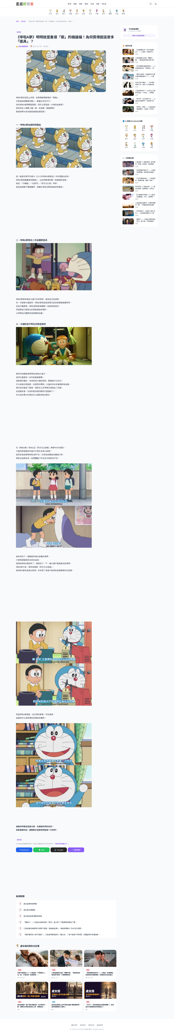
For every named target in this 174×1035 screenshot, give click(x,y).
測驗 (97, 4)
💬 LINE (41, 850)
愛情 (69, 4)
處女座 (23, 21)
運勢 (75, 4)
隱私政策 (91, 1025)
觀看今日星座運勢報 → (139, 35)
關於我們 (74, 1025)
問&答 (104, 4)
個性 (80, 4)
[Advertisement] (66, 211)
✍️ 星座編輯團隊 (22, 46)
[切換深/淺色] (156, 4)
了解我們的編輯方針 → (61, 844)
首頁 (17, 21)
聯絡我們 (100, 1025)
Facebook (24, 850)
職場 (86, 4)
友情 (92, 4)
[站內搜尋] (151, 4)
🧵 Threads (58, 850)
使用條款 (83, 1025)
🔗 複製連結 (75, 850)
